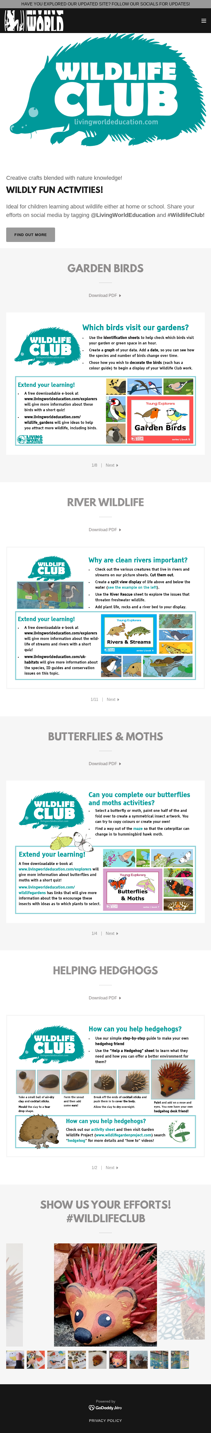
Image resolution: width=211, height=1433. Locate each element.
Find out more (30, 235)
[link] (34, 20)
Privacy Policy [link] (105, 1421)
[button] (204, 20)
